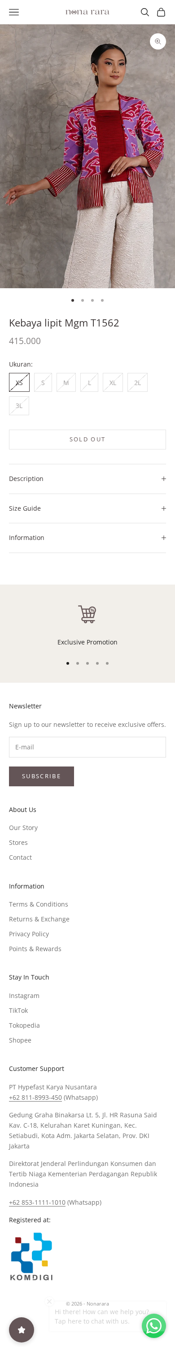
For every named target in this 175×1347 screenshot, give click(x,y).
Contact (20, 857)
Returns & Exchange (39, 919)
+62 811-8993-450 (35, 1097)
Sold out (88, 439)
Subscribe (41, 776)
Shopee (20, 1040)
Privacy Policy (29, 934)
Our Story (23, 827)
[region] (87, 625)
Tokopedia (24, 1025)
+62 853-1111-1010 (37, 1202)
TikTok (18, 1010)
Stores (18, 842)
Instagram (24, 995)
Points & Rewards (35, 948)
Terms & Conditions (38, 904)
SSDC (102, 1324)
